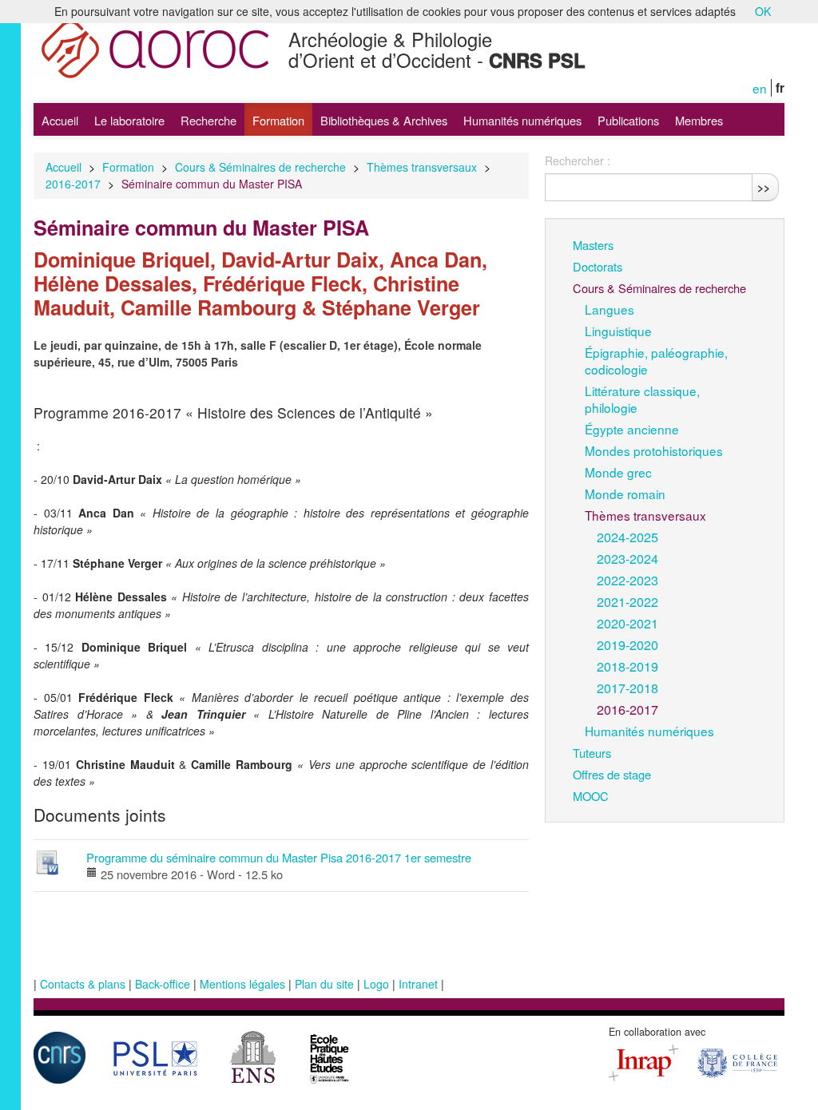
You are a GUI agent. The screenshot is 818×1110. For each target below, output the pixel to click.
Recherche (208, 120)
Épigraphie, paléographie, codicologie (656, 360)
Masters (593, 244)
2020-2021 (627, 622)
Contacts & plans (82, 984)
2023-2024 (627, 558)
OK (763, 11)
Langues (609, 309)
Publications (628, 120)
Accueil (60, 120)
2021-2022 (627, 601)
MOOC (591, 795)
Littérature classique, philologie (642, 399)
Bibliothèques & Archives (383, 120)
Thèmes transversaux (422, 167)
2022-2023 (627, 579)
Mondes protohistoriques (654, 450)
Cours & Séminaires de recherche (260, 167)
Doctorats (597, 266)
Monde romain (625, 493)
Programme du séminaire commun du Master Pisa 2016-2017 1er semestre (278, 857)
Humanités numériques (522, 120)
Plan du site (324, 984)
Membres (699, 120)
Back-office (162, 984)
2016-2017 (73, 184)
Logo (376, 984)
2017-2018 (627, 687)
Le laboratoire (129, 120)
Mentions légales (242, 984)
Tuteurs (592, 752)
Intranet (418, 984)
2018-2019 (627, 666)
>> (763, 187)
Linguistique (618, 330)
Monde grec (618, 472)
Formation (278, 120)
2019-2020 (627, 644)
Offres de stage (612, 774)
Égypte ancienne (632, 429)
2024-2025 (627, 536)
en (759, 88)
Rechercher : (577, 160)
